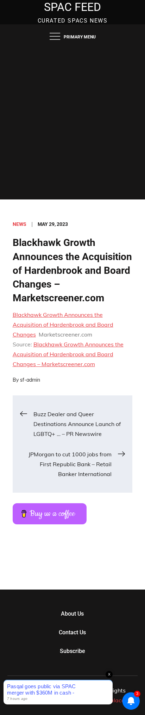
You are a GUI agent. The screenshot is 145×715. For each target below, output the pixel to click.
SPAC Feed (72, 7)
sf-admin (30, 380)
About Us (72, 613)
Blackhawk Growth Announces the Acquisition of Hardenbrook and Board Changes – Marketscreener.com (68, 354)
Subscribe (72, 651)
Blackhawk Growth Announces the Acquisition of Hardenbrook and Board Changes (63, 324)
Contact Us (72, 632)
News (19, 224)
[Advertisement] (72, 123)
